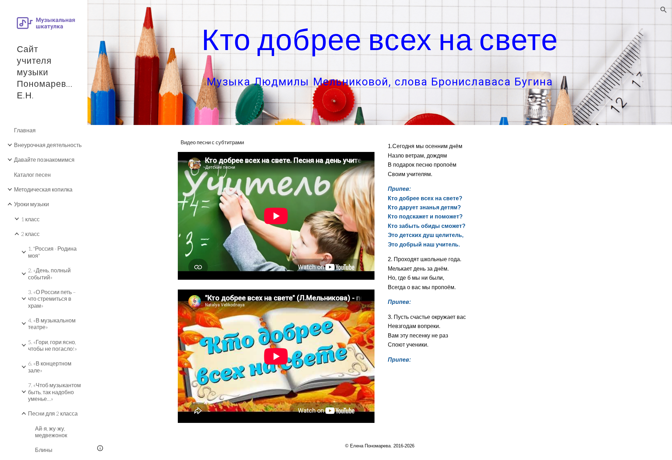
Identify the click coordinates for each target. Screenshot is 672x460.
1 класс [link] (30, 219)
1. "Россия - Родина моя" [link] (52, 251)
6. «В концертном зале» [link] (49, 366)
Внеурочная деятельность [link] (48, 144)
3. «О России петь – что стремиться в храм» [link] (52, 298)
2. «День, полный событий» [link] (49, 273)
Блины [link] (43, 449)
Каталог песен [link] (32, 174)
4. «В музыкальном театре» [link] (52, 323)
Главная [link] (25, 130)
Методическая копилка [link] (43, 189)
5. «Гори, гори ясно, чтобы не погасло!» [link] (52, 345)
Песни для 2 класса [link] (53, 413)
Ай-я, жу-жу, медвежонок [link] (51, 431)
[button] (663, 9)
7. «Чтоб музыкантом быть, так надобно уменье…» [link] (54, 392)
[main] (380, 62)
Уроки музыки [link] (31, 204)
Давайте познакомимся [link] (44, 159)
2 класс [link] (30, 233)
